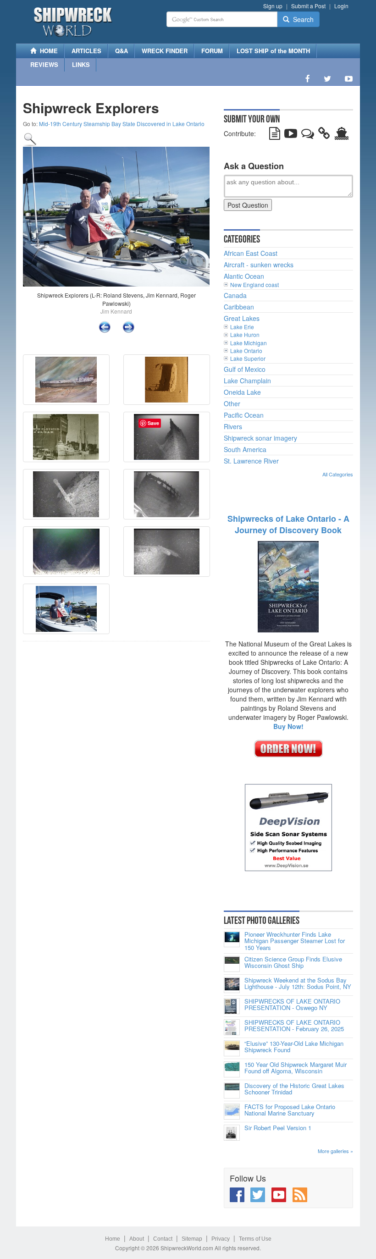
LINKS (81, 64)
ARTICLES (86, 50)
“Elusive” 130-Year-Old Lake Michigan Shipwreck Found (293, 1047)
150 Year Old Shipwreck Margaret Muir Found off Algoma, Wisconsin (295, 1068)
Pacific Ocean (244, 415)
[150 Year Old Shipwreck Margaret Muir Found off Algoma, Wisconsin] (232, 1069)
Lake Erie (242, 327)
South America (245, 449)
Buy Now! (288, 726)
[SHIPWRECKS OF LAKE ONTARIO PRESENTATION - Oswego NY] (232, 1006)
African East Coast (250, 253)
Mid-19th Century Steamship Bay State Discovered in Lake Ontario (122, 123)
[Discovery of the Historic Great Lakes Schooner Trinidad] (232, 1090)
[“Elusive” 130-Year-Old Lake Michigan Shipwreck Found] (232, 1048)
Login (341, 6)
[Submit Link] (324, 135)
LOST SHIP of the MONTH (273, 50)
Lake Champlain (247, 380)
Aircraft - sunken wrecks (258, 264)
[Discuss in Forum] (307, 135)
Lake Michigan (248, 343)
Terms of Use (255, 1239)
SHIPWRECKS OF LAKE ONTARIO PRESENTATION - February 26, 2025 (294, 1026)
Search (301, 19)
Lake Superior (247, 358)
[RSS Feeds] (300, 1194)
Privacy (220, 1239)
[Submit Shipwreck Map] (341, 135)
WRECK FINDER (165, 50)
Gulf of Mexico (244, 369)
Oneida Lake (242, 392)
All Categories (337, 474)
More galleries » (335, 1150)
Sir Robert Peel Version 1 (277, 1128)
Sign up (272, 6)
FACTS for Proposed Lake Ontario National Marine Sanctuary (289, 1110)
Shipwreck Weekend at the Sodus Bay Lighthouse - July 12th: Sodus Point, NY (297, 983)
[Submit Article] (274, 135)
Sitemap (192, 1239)
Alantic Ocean (244, 276)
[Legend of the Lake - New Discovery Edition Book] (288, 586)
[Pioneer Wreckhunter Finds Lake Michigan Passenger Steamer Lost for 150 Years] (232, 939)
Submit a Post (308, 6)
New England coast (254, 284)
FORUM (212, 50)
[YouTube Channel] (348, 78)
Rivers (233, 426)
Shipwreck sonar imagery (260, 437)
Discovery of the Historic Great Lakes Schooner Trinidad (294, 1089)
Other (232, 403)
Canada (235, 295)
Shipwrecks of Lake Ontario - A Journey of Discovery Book (288, 524)
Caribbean (239, 306)
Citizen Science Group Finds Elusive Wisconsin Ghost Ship (293, 962)
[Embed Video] (290, 135)
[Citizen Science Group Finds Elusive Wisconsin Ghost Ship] (232, 964)
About (136, 1239)
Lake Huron (245, 334)
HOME (47, 50)
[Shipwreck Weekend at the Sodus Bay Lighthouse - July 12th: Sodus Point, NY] (232, 985)
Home (112, 1239)
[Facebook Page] (308, 78)
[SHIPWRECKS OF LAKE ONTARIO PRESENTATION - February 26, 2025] (232, 1027)
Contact (162, 1239)
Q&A (121, 50)
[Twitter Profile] (327, 78)
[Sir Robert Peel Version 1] (232, 1133)
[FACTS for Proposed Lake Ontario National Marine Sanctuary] (232, 1112)
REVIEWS (44, 64)
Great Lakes (242, 318)
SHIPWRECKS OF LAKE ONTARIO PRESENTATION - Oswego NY (292, 1004)
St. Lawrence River (251, 460)
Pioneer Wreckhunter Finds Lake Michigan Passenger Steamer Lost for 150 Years (294, 941)
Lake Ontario (246, 350)
